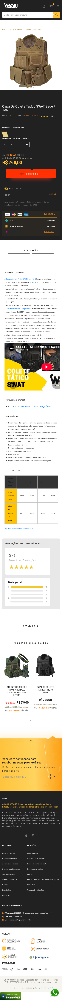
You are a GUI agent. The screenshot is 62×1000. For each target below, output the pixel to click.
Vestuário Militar (8, 874)
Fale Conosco (32, 853)
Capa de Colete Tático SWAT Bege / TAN (21, 279)
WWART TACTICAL (31, 115)
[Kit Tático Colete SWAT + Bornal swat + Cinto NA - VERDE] (16, 684)
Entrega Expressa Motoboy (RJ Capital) (43, 879)
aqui (50, 913)
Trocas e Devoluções (35, 890)
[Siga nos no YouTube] (26, 835)
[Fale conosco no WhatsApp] (55, 993)
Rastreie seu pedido (35, 869)
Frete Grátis (32, 885)
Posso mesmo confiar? (36, 864)
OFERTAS (6, 895)
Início (4, 30)
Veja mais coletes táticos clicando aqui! (19, 529)
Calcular (52, 194)
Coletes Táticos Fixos (33, 30)
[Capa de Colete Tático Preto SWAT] (45, 682)
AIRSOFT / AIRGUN (9, 879)
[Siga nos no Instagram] (33, 835)
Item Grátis (6, 890)
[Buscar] (56, 15)
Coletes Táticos (16, 30)
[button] (28, 87)
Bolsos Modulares (9, 858)
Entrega (30, 874)
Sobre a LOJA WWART (36, 858)
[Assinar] (54, 776)
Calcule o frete (15, 188)
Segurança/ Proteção (11, 869)
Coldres (5, 885)
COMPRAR (31, 173)
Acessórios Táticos (10, 864)
